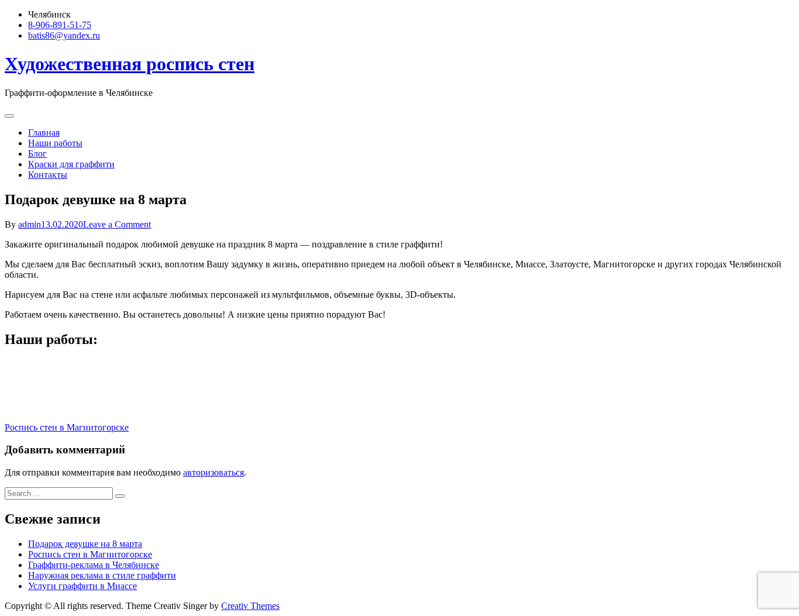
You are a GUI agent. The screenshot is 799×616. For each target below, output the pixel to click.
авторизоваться (213, 472)
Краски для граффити (71, 164)
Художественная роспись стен (129, 63)
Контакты (47, 175)
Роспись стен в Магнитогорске (67, 427)
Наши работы (55, 143)
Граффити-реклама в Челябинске (93, 565)
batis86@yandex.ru (64, 35)
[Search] (120, 496)
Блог (37, 154)
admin (29, 224)
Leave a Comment (117, 224)
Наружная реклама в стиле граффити (102, 575)
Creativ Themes (250, 606)
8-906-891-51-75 (59, 25)
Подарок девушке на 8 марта (85, 544)
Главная (44, 132)
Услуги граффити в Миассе (82, 586)
